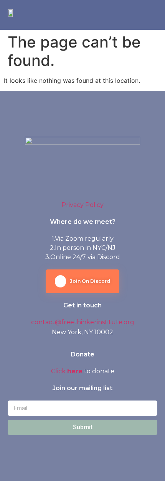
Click (59, 371)
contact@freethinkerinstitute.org (82, 322)
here (74, 371)
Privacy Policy (82, 204)
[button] (151, 15)
